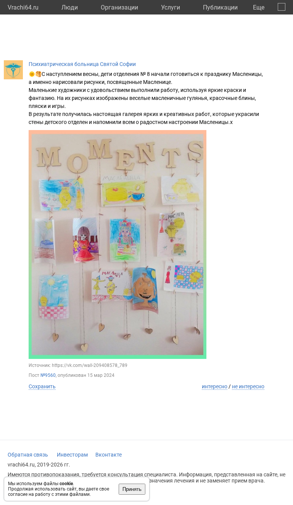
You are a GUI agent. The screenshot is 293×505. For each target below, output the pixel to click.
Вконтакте (108, 455)
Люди (69, 7)
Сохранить (42, 386)
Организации (119, 7)
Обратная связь (28, 455)
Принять (132, 489)
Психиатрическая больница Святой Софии (82, 64)
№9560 (48, 375)
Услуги (170, 7)
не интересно (248, 386)
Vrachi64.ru (23, 7)
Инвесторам (72, 455)
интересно (214, 386)
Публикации (220, 7)
